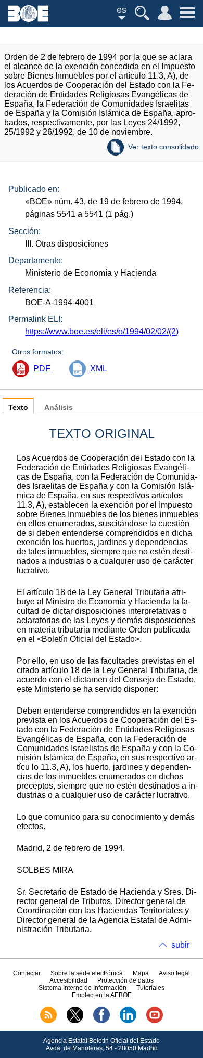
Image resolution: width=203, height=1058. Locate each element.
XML (98, 368)
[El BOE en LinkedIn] (128, 1021)
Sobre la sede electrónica (86, 973)
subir (180, 944)
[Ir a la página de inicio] (28, 19)
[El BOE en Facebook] (101, 1021)
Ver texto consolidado (163, 147)
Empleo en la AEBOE (102, 995)
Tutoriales (150, 987)
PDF (41, 368)
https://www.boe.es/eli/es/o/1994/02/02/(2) (102, 331)
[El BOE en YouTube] (154, 1021)
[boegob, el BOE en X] (75, 1021)
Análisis (58, 407)
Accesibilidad (68, 980)
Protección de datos (125, 980)
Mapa (141, 973)
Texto (18, 407)
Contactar (27, 973)
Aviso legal (174, 973)
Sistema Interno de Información (82, 987)
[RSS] (48, 1021)
